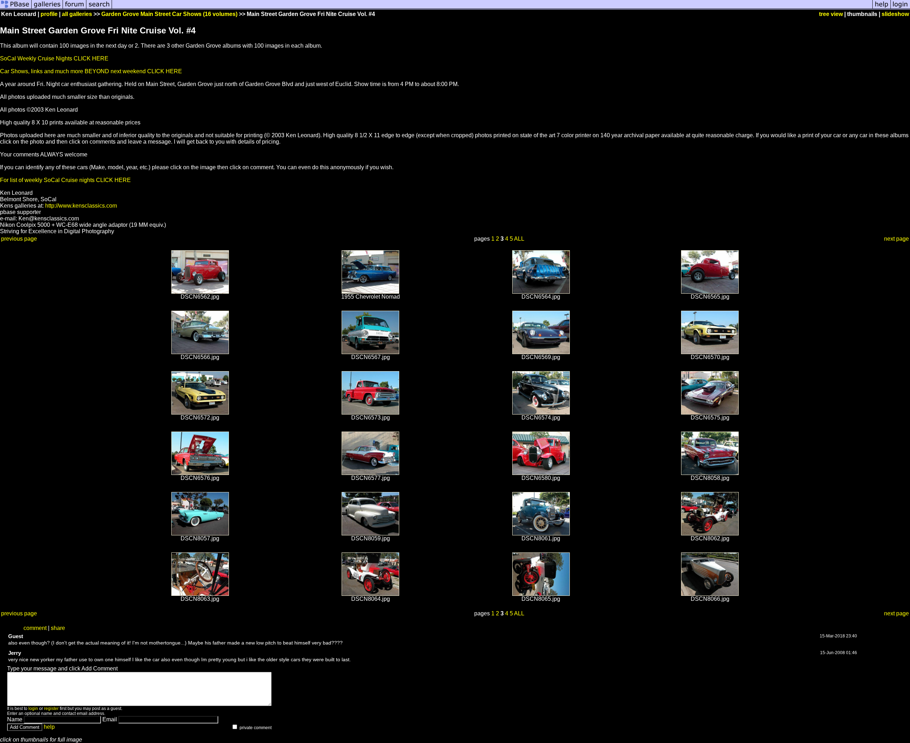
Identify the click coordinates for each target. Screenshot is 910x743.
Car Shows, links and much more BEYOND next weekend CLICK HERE (91, 71)
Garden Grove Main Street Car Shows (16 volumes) (169, 14)
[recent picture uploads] (47, 8)
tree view (831, 14)
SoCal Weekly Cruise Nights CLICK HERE (54, 58)
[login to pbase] (900, 8)
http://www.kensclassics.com (81, 206)
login (33, 708)
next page (896, 239)
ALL (519, 239)
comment (35, 628)
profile (49, 14)
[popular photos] (492, 8)
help (49, 727)
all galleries (77, 14)
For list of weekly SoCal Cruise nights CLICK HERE (65, 180)
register (51, 708)
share (58, 628)
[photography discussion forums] (74, 8)
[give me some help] (881, 8)
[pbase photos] (16, 8)
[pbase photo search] (99, 8)
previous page (19, 239)
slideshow (895, 14)
